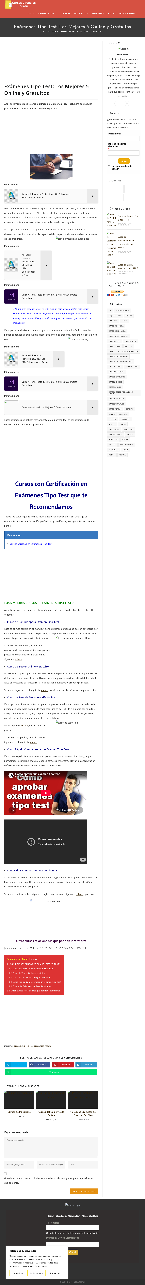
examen (23, 1046)
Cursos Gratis (115, 367)
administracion (122, 311)
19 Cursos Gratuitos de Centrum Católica (83, 1113)
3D (110, 311)
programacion (126, 445)
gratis (123, 424)
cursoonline (130, 341)
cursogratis (114, 341)
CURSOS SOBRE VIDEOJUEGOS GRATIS (121, 393)
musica (130, 434)
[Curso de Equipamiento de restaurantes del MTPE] (111, 244)
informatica (114, 429)
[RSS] (120, 197)
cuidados (113, 321)
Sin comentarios (124, 225)
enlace (18, 659)
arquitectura (115, 316)
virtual (48, 1046)
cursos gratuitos (117, 377)
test (42, 1046)
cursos (16, 1046)
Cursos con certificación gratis (123, 351)
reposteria (114, 450)
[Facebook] (124, 103)
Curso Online (115, 346)
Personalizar (18, 1273)
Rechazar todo (36, 1273)
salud (125, 450)
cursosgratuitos (116, 372)
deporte (129, 409)
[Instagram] (130, 103)
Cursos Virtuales (116, 399)
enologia (123, 414)
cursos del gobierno (118, 356)
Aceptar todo (55, 1273)
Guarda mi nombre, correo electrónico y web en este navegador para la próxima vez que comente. (49, 1180)
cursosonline (115, 387)
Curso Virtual (115, 409)
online (125, 439)
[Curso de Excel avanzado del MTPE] (111, 268)
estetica (112, 419)
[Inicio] (41, 31)
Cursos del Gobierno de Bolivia (51, 1113)
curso (124, 321)
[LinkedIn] (111, 197)
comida (128, 316)
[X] (117, 103)
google (112, 424)
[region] (37, 1262)
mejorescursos (33, 1046)
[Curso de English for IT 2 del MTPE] (111, 220)
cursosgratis (132, 367)
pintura (112, 445)
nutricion (113, 439)
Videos (112, 455)
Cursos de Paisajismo (19, 1111)
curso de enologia (117, 331)
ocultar (34, 959)
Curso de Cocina (116, 326)
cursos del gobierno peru (120, 361)
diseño (112, 414)
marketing (128, 429)
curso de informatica (118, 336)
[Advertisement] (51, 62)
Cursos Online (115, 382)
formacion (125, 419)
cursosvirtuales (116, 404)
